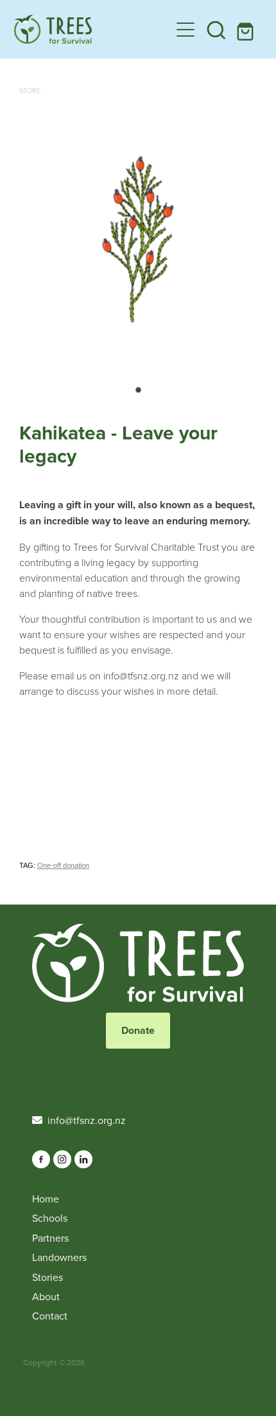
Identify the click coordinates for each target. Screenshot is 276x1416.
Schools (49, 1218)
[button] (216, 29)
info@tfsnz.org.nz (86, 1120)
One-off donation (63, 865)
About (46, 1296)
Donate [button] (138, 1030)
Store (29, 90)
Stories (47, 1277)
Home (45, 1198)
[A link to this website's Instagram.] (62, 1159)
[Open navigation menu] (185, 29)
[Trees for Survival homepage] (92, 29)
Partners (50, 1238)
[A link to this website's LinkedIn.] (83, 1159)
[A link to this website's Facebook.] (41, 1159)
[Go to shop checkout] (247, 29)
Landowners (59, 1257)
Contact (49, 1316)
